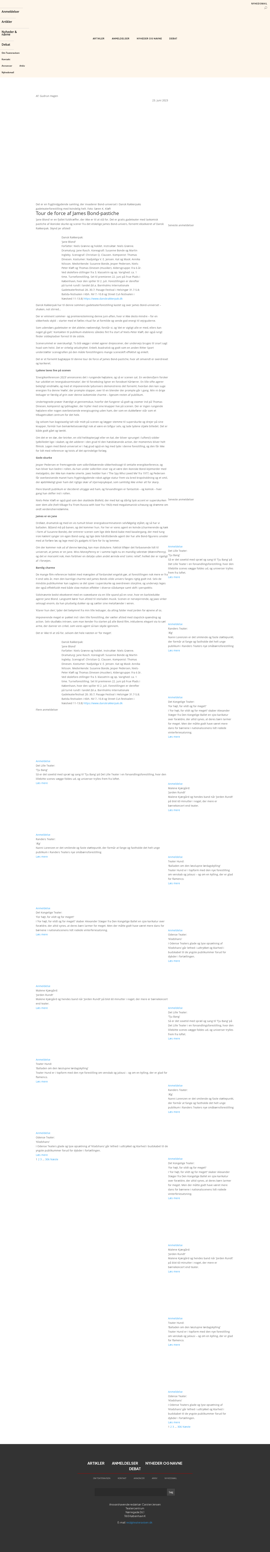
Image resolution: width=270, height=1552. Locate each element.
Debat (6, 45)
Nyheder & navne (9, 33)
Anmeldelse (43, 761)
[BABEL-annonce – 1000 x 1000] (201, 153)
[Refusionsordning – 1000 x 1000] (201, 221)
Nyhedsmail (8, 72)
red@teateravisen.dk (139, 1522)
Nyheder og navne (149, 38)
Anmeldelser (10, 12)
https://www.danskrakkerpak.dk (103, 298)
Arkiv (22, 65)
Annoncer (7, 65)
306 (47, 1159)
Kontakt (6, 59)
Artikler (7, 22)
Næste (54, 1159)
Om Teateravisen (11, 52)
